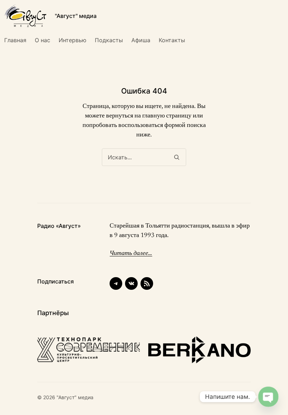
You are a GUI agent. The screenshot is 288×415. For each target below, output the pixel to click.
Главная (15, 40)
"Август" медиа (76, 15)
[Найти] (176, 157)
